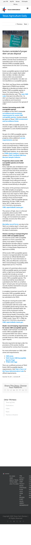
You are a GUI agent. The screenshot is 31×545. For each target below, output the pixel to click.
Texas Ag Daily (10, 402)
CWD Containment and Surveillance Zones (15, 120)
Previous (19, 24)
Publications (10, 405)
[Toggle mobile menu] (28, 8)
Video (8, 408)
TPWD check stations (11, 153)
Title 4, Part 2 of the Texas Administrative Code (14, 370)
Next (25, 24)
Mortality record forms (10, 224)
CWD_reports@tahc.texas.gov (12, 207)
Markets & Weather (12, 415)
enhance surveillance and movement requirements (14, 100)
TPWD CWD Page (11, 362)
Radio (7, 412)
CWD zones (9, 356)
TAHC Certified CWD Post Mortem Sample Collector (14, 156)
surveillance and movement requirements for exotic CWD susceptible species (12, 115)
